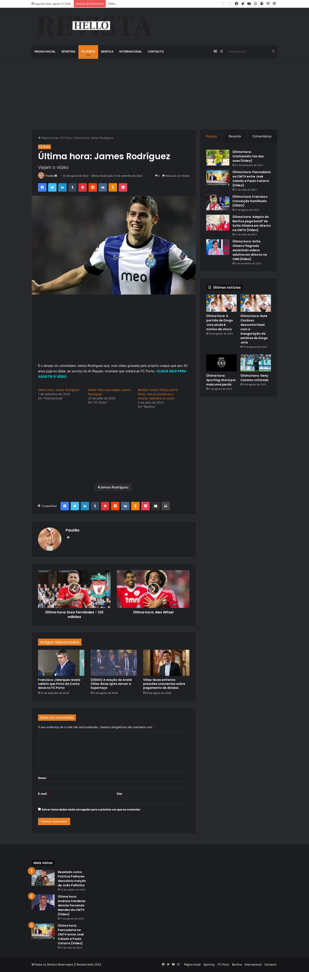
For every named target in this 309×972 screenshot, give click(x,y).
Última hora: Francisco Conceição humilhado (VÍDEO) (250, 201)
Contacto (156, 51)
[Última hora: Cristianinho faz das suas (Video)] (217, 158)
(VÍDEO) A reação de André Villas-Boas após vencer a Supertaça (111, 684)
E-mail (43, 793)
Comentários (262, 136)
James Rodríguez (114, 487)
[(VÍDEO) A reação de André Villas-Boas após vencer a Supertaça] (114, 663)
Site (119, 793)
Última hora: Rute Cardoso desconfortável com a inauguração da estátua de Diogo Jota (165, 3)
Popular (211, 136)
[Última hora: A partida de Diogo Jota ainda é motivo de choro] (221, 303)
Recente (235, 136)
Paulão (50, 175)
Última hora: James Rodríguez (58, 390)
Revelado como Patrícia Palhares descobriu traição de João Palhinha (72, 878)
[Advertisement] (154, 93)
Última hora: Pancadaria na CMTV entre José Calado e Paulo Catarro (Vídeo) (251, 178)
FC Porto (88, 51)
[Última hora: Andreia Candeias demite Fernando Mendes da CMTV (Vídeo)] (43, 902)
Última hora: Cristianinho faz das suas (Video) (248, 156)
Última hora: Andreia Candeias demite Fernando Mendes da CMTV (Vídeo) (72, 905)
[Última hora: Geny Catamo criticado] (255, 363)
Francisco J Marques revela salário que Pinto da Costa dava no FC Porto (59, 684)
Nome (43, 778)
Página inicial (44, 51)
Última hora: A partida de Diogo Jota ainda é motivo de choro (219, 322)
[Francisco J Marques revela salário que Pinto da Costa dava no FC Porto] (61, 663)
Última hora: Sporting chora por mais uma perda (221, 380)
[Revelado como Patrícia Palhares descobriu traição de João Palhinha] (43, 878)
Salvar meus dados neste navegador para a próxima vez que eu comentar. (91, 809)
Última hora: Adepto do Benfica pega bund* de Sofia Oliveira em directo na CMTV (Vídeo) (251, 223)
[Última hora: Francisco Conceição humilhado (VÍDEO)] (217, 202)
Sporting (68, 51)
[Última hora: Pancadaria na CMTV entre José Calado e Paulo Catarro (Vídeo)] (217, 178)
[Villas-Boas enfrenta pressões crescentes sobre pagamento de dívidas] (166, 663)
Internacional (130, 51)
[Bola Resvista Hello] (94, 26)
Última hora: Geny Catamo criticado (254, 378)
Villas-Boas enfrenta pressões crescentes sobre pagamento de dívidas (164, 684)
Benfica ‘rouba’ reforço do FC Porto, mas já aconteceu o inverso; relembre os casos (158, 394)
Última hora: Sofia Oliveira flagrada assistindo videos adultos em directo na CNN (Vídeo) (249, 250)
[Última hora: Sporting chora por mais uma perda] (221, 363)
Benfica (107, 51)
